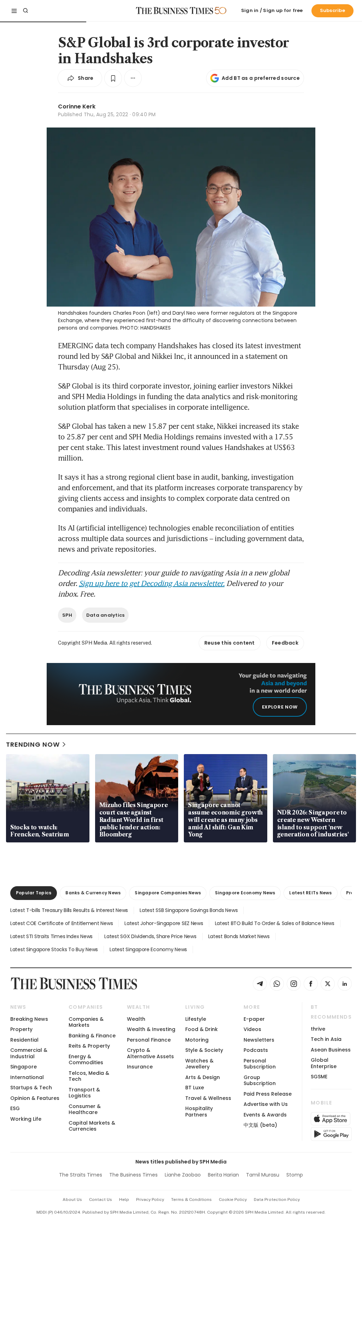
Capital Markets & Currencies (92, 1125)
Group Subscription (260, 1080)
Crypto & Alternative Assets (150, 1053)
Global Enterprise (324, 1063)
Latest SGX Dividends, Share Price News (150, 936)
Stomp (294, 1174)
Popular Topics (33, 893)
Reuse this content (229, 642)
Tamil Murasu (262, 1174)
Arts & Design (202, 1077)
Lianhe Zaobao (183, 1174)
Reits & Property (89, 1045)
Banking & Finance (92, 1035)
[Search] (25, 10)
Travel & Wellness (208, 1098)
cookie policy (233, 1199)
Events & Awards (265, 1114)
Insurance (140, 1066)
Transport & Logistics (84, 1092)
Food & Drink (201, 1029)
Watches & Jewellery (199, 1063)
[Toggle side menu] (14, 10)
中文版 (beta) (260, 1125)
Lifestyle (195, 1019)
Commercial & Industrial (28, 1053)
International (27, 1077)
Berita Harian (223, 1174)
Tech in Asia (326, 1039)
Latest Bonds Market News (239, 936)
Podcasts (256, 1050)
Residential (24, 1039)
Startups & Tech (31, 1087)
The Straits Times (80, 1174)
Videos (252, 1029)
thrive (318, 1028)
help (124, 1199)
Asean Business (331, 1049)
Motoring (197, 1039)
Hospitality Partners (199, 1111)
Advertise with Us (266, 1104)
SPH (67, 615)
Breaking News (29, 1019)
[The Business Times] (175, 10)
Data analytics (105, 615)
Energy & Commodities (86, 1059)
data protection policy (277, 1199)
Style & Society (204, 1050)
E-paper (254, 1019)
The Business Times (133, 1174)
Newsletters (259, 1039)
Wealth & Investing (151, 1029)
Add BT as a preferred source (261, 78)
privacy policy (150, 1199)
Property (21, 1029)
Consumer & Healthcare (85, 1109)
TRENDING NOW (33, 744)
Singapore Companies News (168, 893)
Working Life (25, 1118)
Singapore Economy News (245, 893)
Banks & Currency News (93, 893)
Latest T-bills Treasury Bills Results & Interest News (69, 910)
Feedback (285, 642)
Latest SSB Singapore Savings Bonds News (189, 910)
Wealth (136, 1019)
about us (72, 1199)
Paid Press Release (268, 1093)
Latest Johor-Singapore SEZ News (163, 923)
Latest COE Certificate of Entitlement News (61, 923)
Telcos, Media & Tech (89, 1076)
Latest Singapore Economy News (148, 949)
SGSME (319, 1076)
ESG (15, 1108)
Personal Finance (149, 1039)
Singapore (23, 1066)
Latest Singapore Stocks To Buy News (54, 949)
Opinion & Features (34, 1098)
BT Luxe (194, 1087)
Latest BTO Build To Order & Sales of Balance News (274, 923)
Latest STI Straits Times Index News (51, 936)
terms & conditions (191, 1199)
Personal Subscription (260, 1063)
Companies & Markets (86, 1022)
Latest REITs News (310, 893)
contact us (100, 1199)
